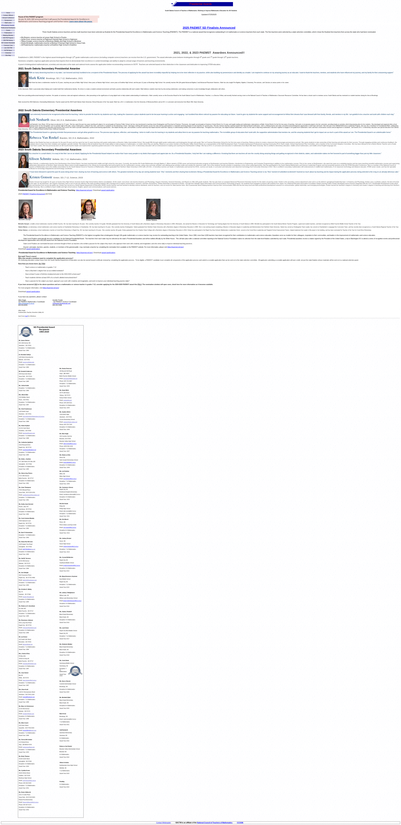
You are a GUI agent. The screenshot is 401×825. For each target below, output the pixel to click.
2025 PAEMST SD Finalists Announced (209, 27)
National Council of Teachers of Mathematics (215, 823)
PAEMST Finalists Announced (33, 194)
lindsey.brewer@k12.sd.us (70, 546)
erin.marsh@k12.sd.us (69, 527)
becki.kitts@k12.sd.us (69, 462)
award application (107, 190)
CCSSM (240, 823)
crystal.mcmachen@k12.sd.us (71, 565)
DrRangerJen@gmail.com (61, 303)
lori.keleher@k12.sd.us (69, 479)
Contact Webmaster (163, 823)
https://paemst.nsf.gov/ (84, 190)
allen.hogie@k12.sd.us (69, 443)
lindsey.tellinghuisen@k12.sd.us (72, 601)
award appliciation (33, 249)
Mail (26, 316)
